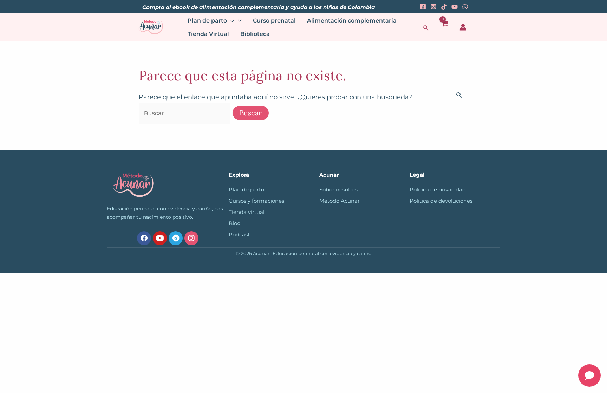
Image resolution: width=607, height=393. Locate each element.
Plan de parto (246, 189)
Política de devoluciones (441, 201)
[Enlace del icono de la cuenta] (462, 27)
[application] (230, 20)
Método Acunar (339, 201)
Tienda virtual (247, 212)
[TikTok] (444, 7)
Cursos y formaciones (256, 201)
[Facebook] (423, 7)
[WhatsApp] (465, 7)
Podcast (239, 235)
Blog (235, 223)
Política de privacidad (438, 189)
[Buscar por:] (185, 113)
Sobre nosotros (338, 189)
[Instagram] (433, 7)
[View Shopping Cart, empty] (444, 27)
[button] (426, 27)
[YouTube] (454, 7)
